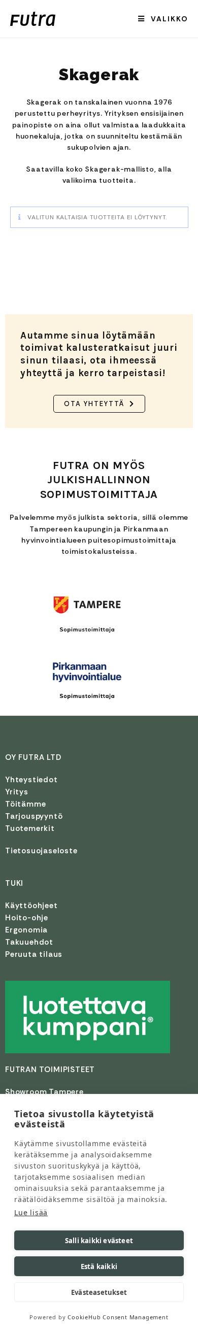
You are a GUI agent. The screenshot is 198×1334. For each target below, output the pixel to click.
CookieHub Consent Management (118, 1317)
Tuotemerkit (30, 828)
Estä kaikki (99, 1266)
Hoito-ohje (26, 918)
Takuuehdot (29, 942)
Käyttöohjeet (31, 906)
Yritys (16, 792)
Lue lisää (31, 1212)
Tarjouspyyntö (33, 816)
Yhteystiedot (31, 780)
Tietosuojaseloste (41, 851)
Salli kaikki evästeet (99, 1240)
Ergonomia (26, 930)
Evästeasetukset (99, 1292)
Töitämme (25, 804)
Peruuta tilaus (33, 954)
